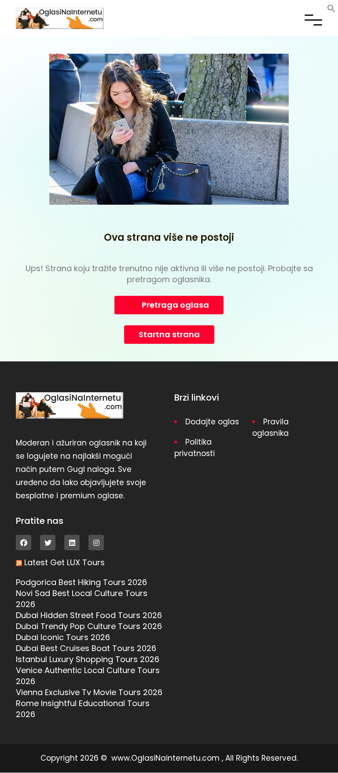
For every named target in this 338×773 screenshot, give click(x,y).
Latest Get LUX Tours (64, 562)
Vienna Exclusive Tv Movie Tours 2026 (89, 692)
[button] (331, 7)
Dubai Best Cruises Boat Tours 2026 (86, 648)
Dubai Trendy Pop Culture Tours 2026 (89, 626)
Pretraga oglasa (174, 304)
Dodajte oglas (212, 421)
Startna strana (169, 334)
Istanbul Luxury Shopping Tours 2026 (87, 659)
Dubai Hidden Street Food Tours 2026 (89, 615)
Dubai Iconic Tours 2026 (63, 637)
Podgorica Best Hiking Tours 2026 (81, 582)
